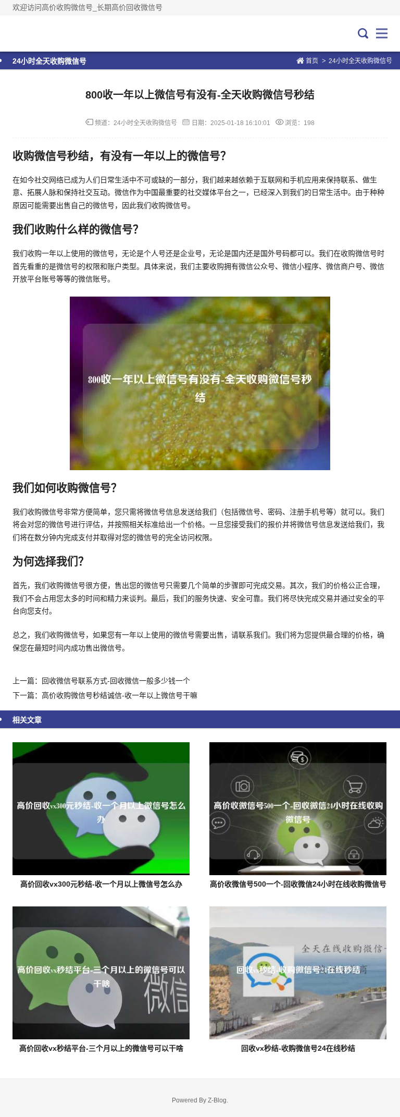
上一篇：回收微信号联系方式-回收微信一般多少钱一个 (101, 681)
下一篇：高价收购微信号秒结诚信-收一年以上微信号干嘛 (104, 695)
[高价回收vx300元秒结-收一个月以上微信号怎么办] (101, 808)
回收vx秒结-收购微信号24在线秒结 (298, 1048)
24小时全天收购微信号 (360, 61)
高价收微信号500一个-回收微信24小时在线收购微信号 (298, 884)
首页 (312, 61)
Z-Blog (217, 1100)
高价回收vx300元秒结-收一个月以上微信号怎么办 (101, 884)
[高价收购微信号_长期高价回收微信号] (47, 33)
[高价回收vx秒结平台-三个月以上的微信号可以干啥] (101, 972)
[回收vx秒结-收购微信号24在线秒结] (297, 972)
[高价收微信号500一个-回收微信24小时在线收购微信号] (297, 808)
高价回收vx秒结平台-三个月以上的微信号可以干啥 (101, 1048)
